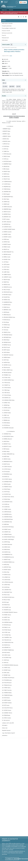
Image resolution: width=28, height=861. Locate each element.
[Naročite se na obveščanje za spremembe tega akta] (18, 17)
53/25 (11, 55)
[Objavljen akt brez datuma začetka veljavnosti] (2, 49)
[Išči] (17, 2)
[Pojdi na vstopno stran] (4, 2)
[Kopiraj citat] (11, 44)
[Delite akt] (23, 17)
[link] (4, 10)
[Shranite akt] (21, 17)
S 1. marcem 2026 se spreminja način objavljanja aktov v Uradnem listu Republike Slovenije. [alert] (15, 13)
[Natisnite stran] (26, 17)
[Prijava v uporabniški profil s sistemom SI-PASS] (23, 2)
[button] (14, 44)
